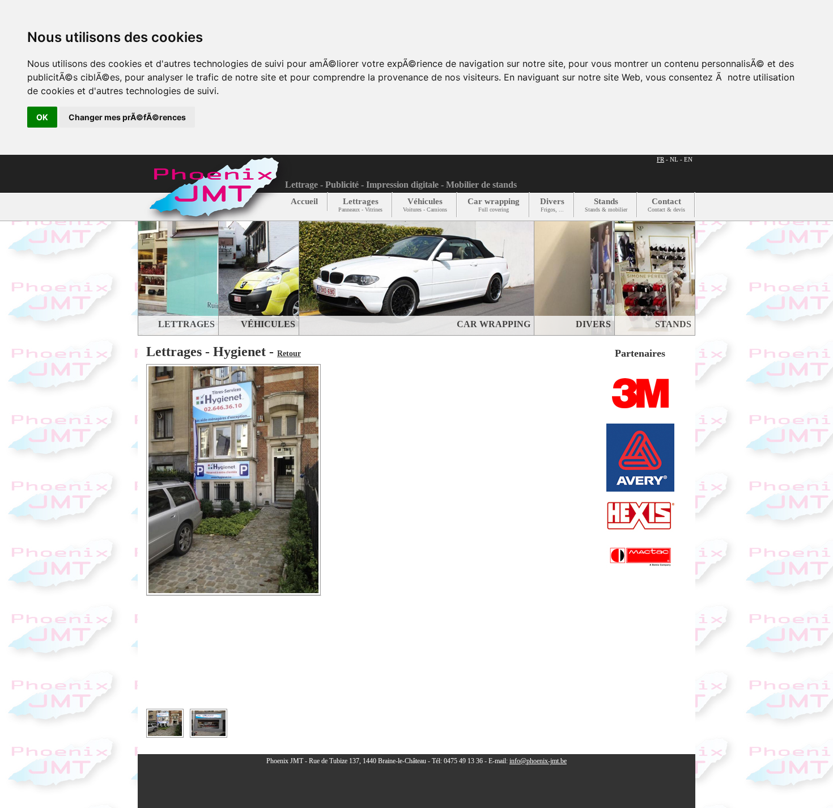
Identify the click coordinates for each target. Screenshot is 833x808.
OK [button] (42, 117)
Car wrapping (494, 205)
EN (688, 159)
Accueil (304, 201)
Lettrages (360, 205)
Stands (606, 205)
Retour (289, 353)
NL (674, 159)
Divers (552, 205)
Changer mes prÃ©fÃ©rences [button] (127, 117)
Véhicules (425, 205)
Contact (666, 205)
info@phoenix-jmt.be (538, 761)
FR (660, 159)
